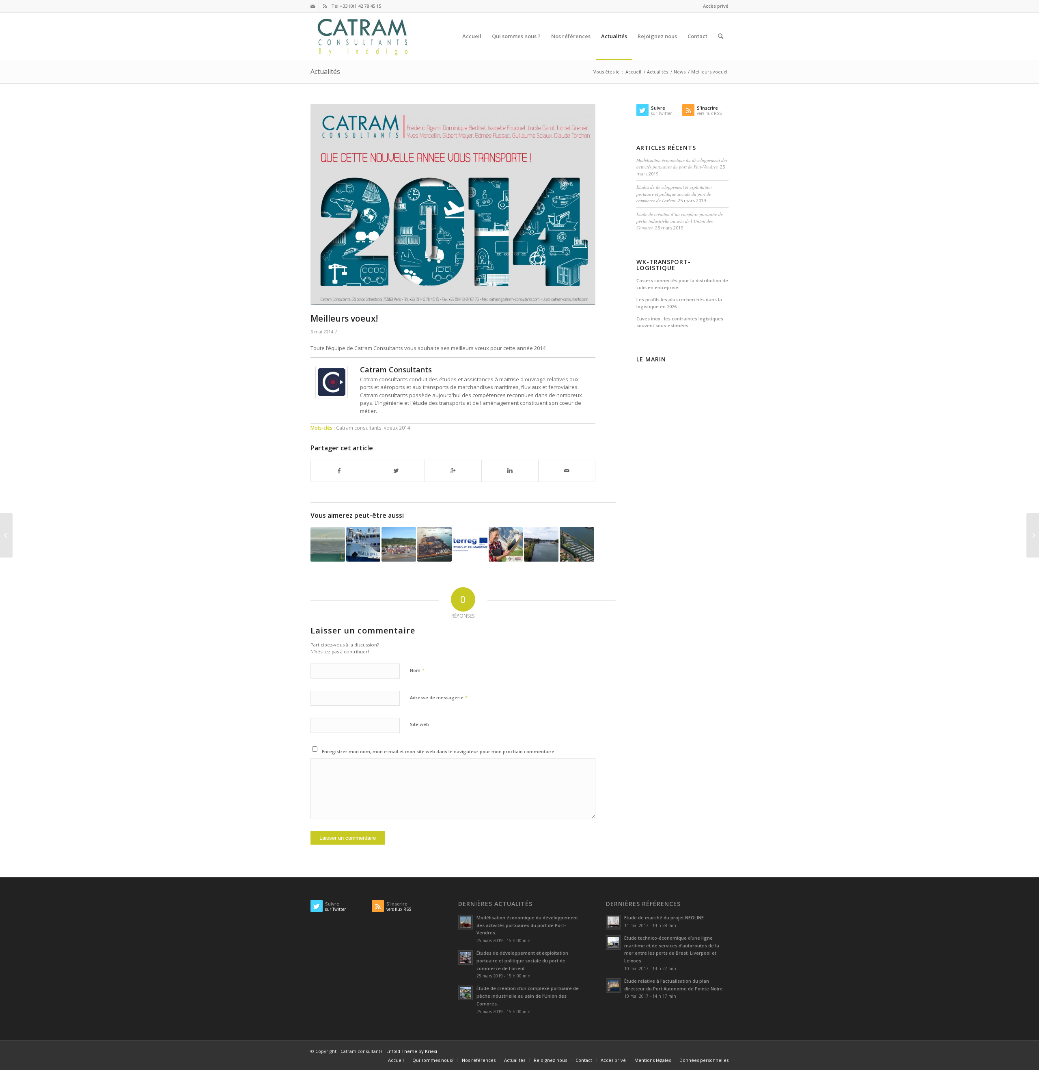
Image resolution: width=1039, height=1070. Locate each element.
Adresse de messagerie (439, 697)
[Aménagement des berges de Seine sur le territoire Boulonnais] (541, 544)
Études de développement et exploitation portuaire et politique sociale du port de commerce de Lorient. (674, 193)
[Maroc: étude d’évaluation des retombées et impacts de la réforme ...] (1032, 535)
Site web (419, 724)
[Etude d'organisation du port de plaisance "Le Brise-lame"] (577, 544)
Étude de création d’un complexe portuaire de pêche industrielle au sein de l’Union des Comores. (679, 221)
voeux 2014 (397, 427)
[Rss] (325, 6)
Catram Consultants (396, 369)
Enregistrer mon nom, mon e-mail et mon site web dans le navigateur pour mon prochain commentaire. (439, 751)
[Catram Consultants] (331, 396)
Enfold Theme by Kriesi (411, 1051)
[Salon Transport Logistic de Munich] (506, 544)
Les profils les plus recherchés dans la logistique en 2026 (679, 302)
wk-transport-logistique (663, 265)
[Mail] (313, 6)
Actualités (325, 71)
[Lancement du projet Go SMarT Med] (470, 544)
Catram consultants (359, 427)
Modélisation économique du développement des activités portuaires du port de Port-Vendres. (681, 163)
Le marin (651, 359)
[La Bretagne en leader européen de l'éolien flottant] (327, 544)
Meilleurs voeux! (344, 318)
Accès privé (716, 6)
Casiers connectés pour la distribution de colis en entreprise (682, 283)
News (679, 72)
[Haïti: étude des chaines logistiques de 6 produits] (6, 535)
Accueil (633, 72)
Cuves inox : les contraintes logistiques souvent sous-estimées (679, 322)
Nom (417, 670)
